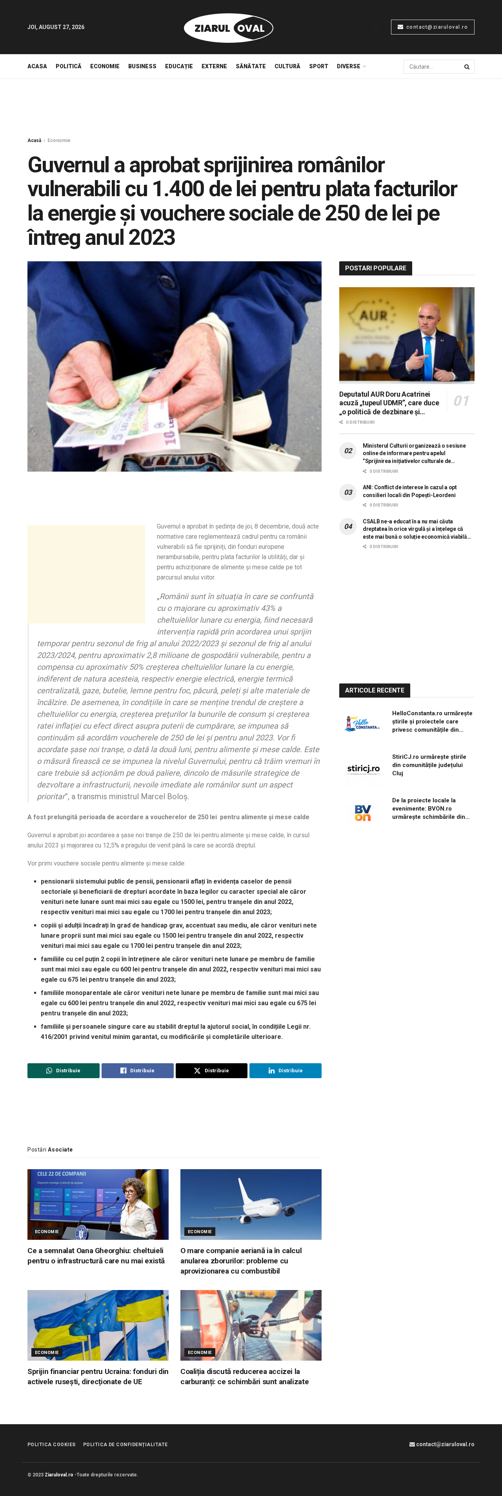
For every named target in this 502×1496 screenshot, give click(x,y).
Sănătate (251, 66)
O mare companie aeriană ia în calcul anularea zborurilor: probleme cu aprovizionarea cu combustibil (241, 1261)
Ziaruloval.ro (59, 1475)
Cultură (287, 66)
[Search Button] (376, 27)
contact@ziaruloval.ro (436, 27)
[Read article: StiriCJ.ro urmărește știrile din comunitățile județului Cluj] (362, 770)
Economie (105, 66)
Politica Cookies (51, 1444)
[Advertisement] (251, 108)
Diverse (348, 66)
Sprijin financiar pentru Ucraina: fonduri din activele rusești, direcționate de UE (98, 1376)
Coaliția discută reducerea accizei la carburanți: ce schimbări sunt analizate (244, 1376)
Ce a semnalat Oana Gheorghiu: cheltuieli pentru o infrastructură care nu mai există (96, 1255)
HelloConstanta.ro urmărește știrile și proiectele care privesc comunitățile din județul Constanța (432, 722)
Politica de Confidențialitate (125, 1444)
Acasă (34, 140)
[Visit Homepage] (228, 27)
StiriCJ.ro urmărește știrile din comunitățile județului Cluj (429, 765)
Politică (69, 66)
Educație (179, 66)
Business (142, 66)
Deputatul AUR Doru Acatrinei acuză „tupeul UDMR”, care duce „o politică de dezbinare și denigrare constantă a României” (390, 403)
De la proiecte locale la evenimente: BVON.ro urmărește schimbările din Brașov (428, 809)
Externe (214, 66)
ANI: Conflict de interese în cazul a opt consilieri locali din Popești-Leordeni (410, 491)
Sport (318, 66)
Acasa (37, 66)
